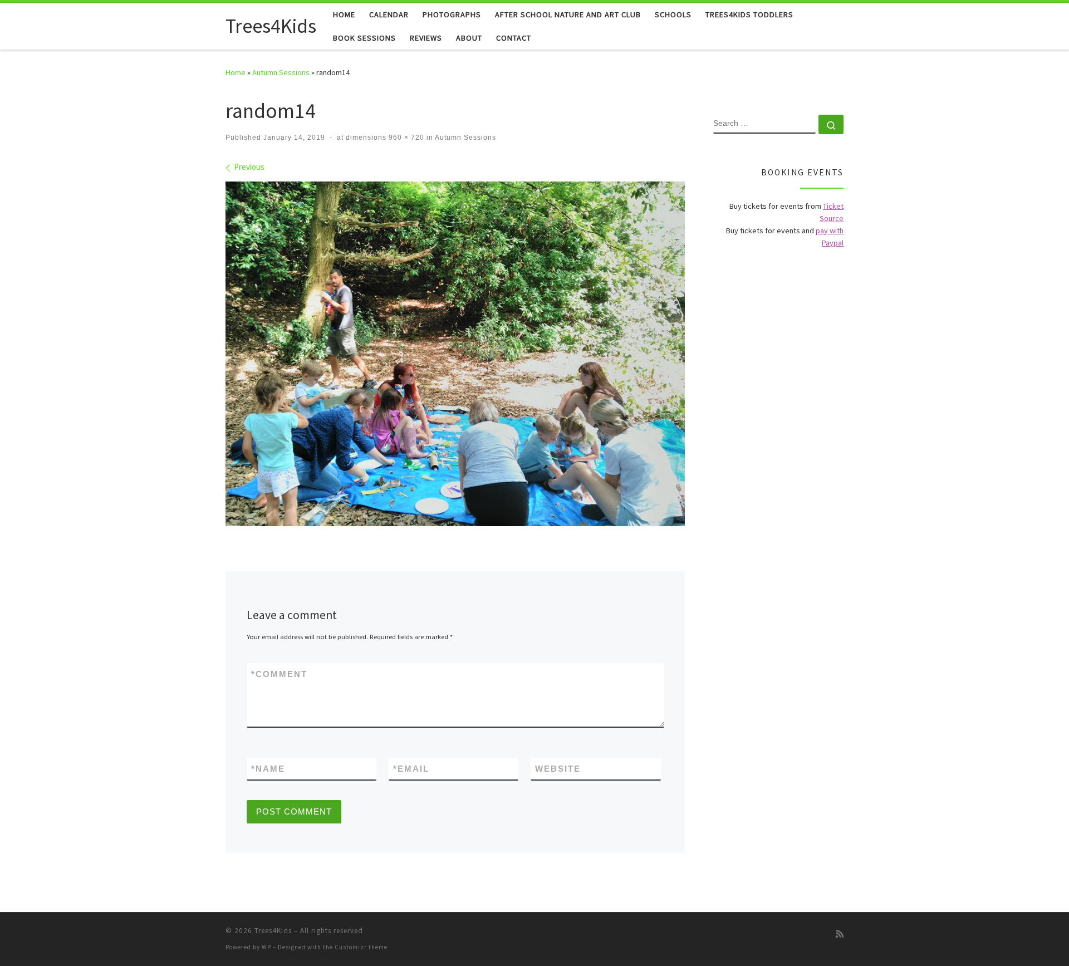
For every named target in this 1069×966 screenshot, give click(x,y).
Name (268, 768)
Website (558, 768)
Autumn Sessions (281, 72)
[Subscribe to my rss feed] (840, 934)
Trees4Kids (273, 930)
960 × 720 (405, 137)
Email (411, 768)
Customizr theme (361, 947)
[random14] (455, 354)
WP (266, 947)
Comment (279, 674)
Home (235, 72)
